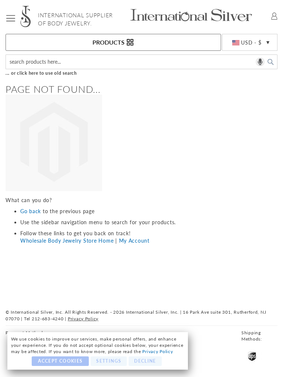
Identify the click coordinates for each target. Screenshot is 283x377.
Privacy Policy (157, 351)
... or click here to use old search (41, 73)
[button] (250, 42)
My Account (134, 240)
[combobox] (141, 61)
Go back (30, 211)
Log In (274, 16)
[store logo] (29, 16)
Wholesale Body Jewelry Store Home (66, 240)
